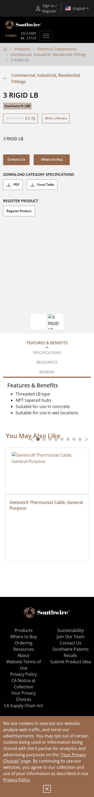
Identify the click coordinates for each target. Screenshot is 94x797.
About (23, 655)
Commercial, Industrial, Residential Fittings (48, 54)
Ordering (23, 643)
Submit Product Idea (70, 662)
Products (22, 48)
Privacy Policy (16, 780)
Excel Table (45, 184)
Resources (23, 649)
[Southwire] (23, 25)
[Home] (5, 49)
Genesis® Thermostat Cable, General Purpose (47, 505)
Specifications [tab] (47, 352)
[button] (52, 159)
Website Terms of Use (23, 665)
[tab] (38, 439)
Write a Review (56, 118)
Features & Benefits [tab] (47, 342)
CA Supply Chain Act (23, 705)
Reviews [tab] (47, 371)
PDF (16, 184)
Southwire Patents (70, 649)
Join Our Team (71, 636)
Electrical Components (57, 48)
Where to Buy (23, 636)
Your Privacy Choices (23, 696)
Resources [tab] (47, 362)
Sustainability (70, 630)
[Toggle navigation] (46, 36)
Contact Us (16, 159)
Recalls (70, 655)
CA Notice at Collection (23, 684)
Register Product (19, 211)
